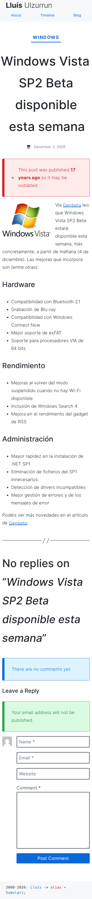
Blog (77, 15)
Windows (46, 37)
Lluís (36, 887)
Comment (29, 788)
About (16, 15)
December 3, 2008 (49, 146)
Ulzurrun (31, 5)
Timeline (47, 15)
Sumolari (15, 893)
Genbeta (72, 205)
